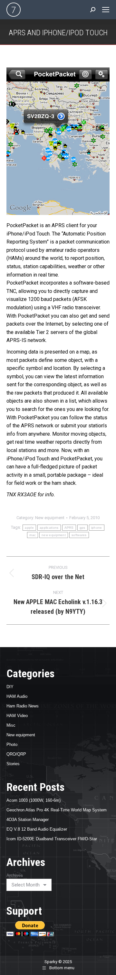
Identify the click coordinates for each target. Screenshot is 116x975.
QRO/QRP (16, 754)
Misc (10, 725)
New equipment (49, 517)
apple (29, 527)
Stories (13, 763)
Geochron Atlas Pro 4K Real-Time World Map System (56, 810)
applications (49, 527)
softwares (79, 535)
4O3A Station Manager (27, 819)
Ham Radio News (22, 706)
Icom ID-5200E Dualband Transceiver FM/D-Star (51, 838)
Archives (14, 875)
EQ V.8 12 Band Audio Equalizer (36, 829)
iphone (96, 527)
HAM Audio (16, 696)
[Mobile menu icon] (106, 9)
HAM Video (17, 715)
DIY (10, 686)
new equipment (54, 535)
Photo (11, 744)
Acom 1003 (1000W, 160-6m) (33, 800)
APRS (69, 527)
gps (82, 527)
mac (32, 535)
